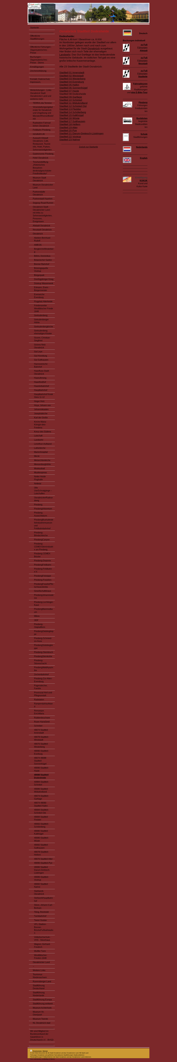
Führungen (142, 47)
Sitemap (45, 1051)
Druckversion (37, 1051)
